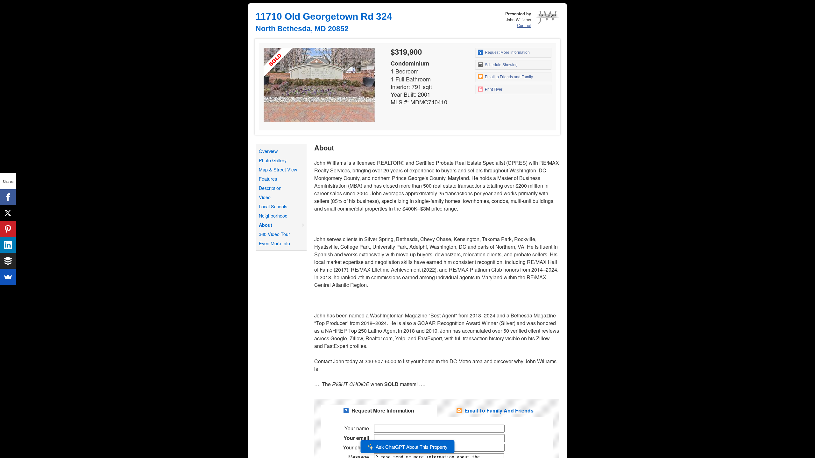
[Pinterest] (8, 229)
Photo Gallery (273, 160)
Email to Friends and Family (508, 77)
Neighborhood (273, 215)
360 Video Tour (274, 234)
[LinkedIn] (8, 245)
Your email (356, 437)
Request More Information (507, 52)
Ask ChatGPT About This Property (412, 446)
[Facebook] (8, 197)
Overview (268, 151)
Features (268, 178)
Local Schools (273, 206)
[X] (8, 213)
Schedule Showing (501, 65)
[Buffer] (8, 261)
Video (265, 197)
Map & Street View (278, 169)
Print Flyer (493, 89)
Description (270, 187)
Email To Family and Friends (499, 410)
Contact (524, 25)
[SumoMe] (8, 277)
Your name (356, 428)
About (265, 225)
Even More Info (274, 243)
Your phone (356, 447)
